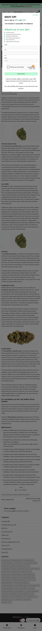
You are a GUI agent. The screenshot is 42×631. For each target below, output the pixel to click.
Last (5, 55)
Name (6, 44)
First (5, 49)
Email (6, 58)
